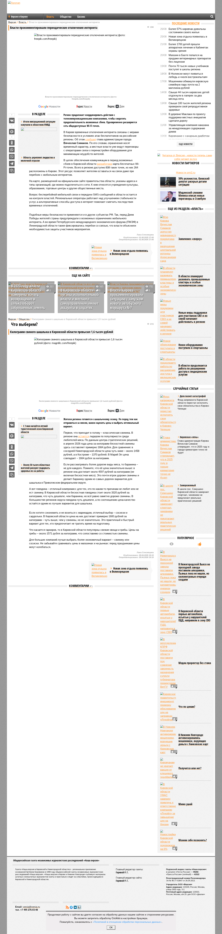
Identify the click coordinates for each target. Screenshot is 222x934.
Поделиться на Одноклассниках (12, 143)
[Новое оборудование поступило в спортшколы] (168, 346)
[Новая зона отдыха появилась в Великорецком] (99, 252)
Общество (65, 17)
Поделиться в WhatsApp (12, 149)
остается (83, 436)
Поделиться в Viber (12, 156)
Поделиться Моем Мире (12, 131)
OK (111, 927)
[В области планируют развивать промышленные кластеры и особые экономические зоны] (168, 280)
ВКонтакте (75, 907)
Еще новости (186, 144)
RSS (67, 907)
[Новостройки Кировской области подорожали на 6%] (168, 840)
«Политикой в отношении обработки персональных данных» (127, 921)
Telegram (71, 907)
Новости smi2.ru (185, 172)
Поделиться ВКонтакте (12, 120)
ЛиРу (79, 907)
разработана (104, 163)
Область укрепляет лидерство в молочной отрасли (38, 159)
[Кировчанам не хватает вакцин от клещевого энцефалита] (168, 768)
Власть (50, 17)
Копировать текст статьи (12, 170)
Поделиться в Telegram (12, 163)
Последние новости (185, 23)
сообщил (90, 139)
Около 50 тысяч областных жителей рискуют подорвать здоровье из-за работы (35, 467)
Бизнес (81, 17)
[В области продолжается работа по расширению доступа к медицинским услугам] (168, 370)
